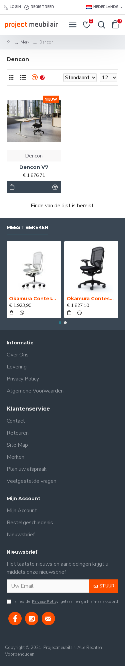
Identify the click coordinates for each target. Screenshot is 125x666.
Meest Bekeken (27, 227)
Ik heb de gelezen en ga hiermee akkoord (65, 601)
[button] (60, 322)
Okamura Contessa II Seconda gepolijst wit (34, 299)
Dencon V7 (33, 167)
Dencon (34, 155)
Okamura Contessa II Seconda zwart (91, 299)
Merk (25, 42)
